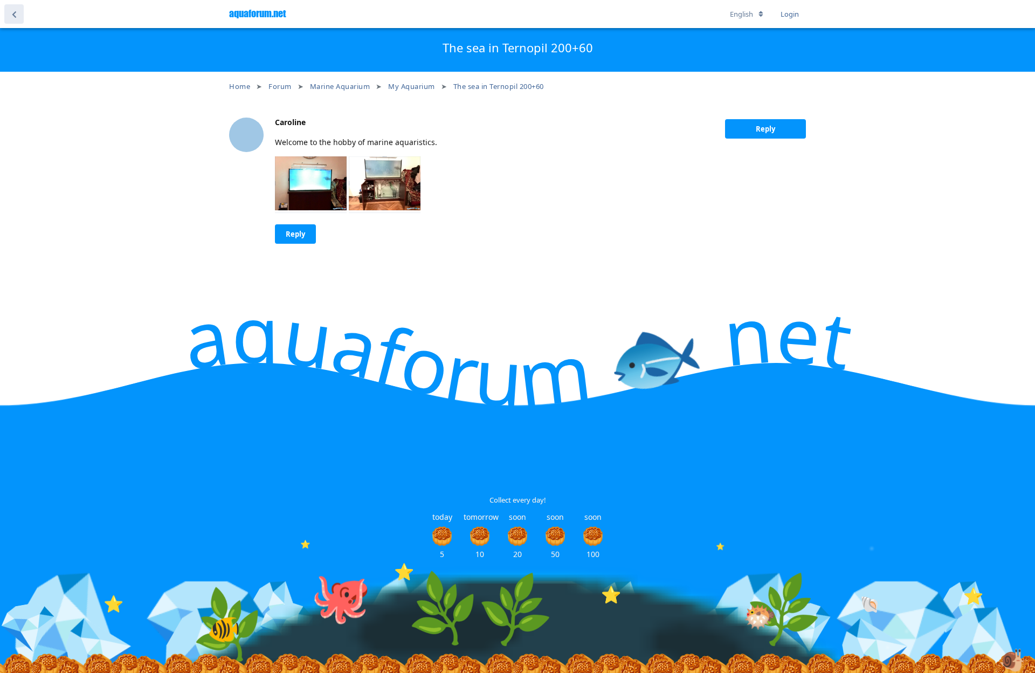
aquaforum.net (257, 13)
